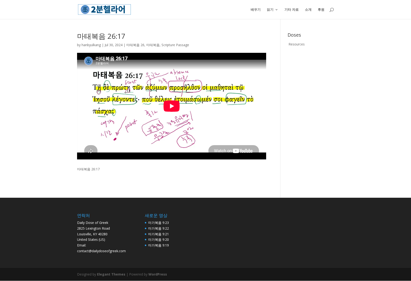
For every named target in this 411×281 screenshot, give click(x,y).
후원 (321, 10)
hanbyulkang (91, 45)
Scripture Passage (175, 45)
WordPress (157, 274)
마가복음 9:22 (158, 228)
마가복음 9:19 (158, 245)
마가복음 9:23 (158, 222)
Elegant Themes (111, 274)
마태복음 (153, 45)
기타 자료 (291, 10)
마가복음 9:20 (158, 239)
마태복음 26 (135, 45)
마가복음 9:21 (158, 234)
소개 (308, 10)
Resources (297, 44)
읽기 (270, 10)
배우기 (256, 10)
